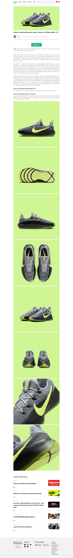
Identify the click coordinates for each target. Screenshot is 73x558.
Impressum (54, 546)
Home (14, 5)
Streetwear (29, 1)
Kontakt (53, 551)
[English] (59, 2)
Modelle (53, 543)
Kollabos (24, 1)
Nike (28, 71)
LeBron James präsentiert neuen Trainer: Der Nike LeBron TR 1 (37, 5)
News (34, 1)
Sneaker (19, 1)
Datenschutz (55, 549)
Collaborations (55, 545)
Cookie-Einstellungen (55, 553)
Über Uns (54, 548)
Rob (17, 35)
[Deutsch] (56, 2)
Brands (53, 542)
